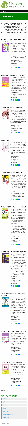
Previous (3, 390)
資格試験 (5, 408)
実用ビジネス (6, 411)
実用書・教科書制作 (8, 414)
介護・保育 (5, 402)
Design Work (6, 417)
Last (7, 390)
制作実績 (5, 399)
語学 (4, 405)
